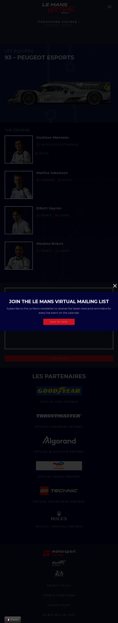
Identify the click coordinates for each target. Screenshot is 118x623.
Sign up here (59, 322)
